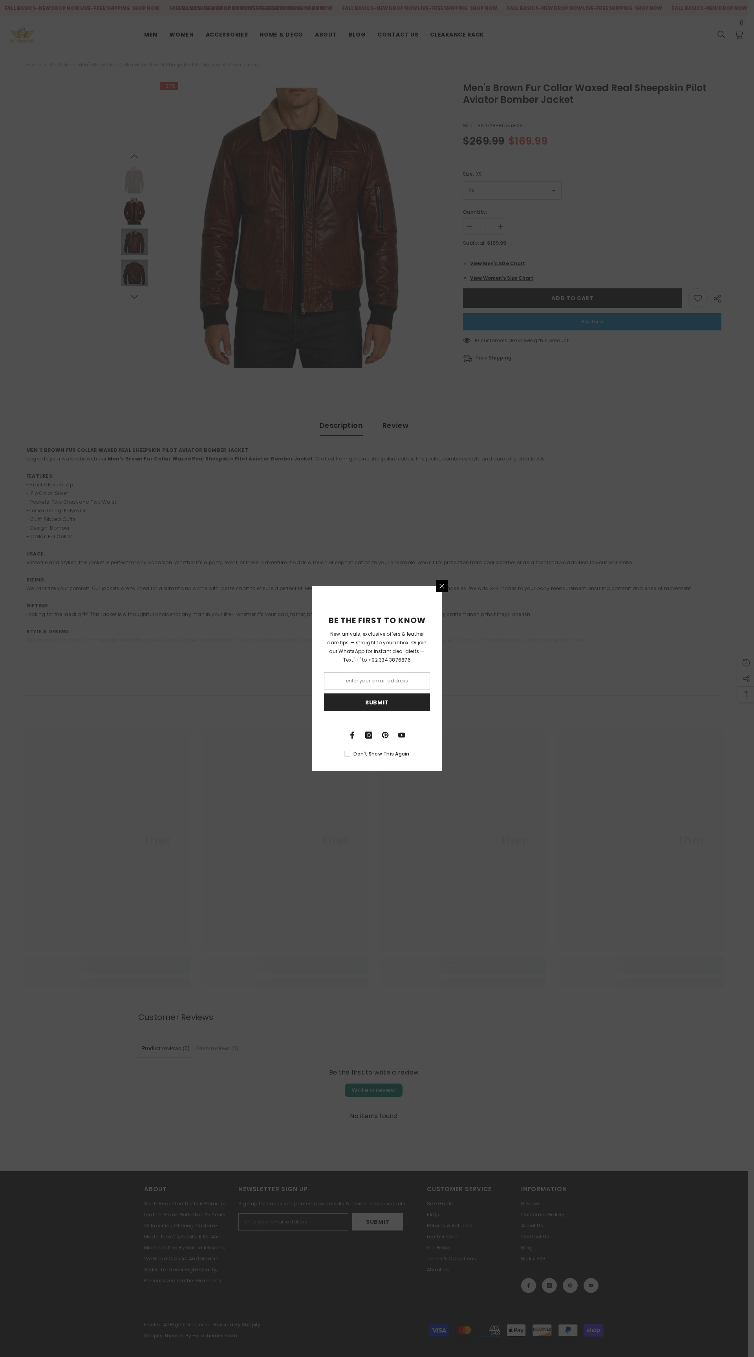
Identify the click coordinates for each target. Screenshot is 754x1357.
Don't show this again (381, 753)
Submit (377, 702)
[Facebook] (352, 735)
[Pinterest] (385, 735)
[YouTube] (401, 735)
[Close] (442, 586)
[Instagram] (369, 735)
